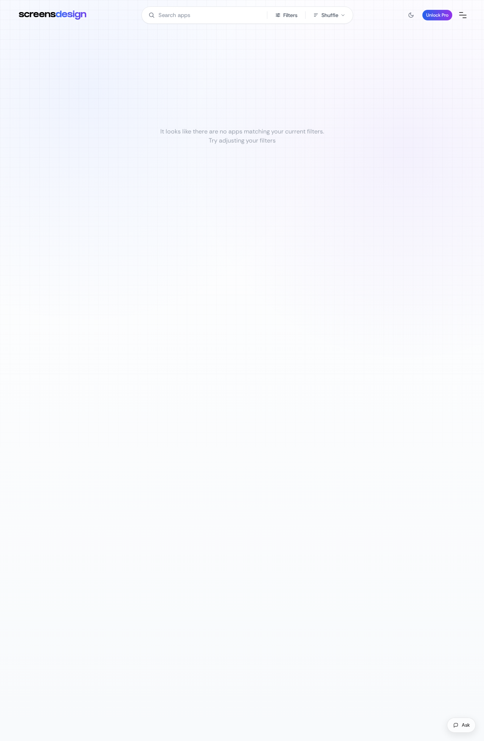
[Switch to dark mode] (411, 15)
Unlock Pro (437, 15)
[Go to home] (52, 15)
